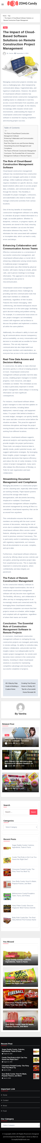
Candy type (10, 956)
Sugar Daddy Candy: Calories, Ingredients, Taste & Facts (18, 961)
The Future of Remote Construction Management (20, 151)
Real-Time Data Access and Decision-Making (19, 143)
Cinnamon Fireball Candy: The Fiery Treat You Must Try (18, 1004)
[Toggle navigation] (2, 4)
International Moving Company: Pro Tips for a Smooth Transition (20, 740)
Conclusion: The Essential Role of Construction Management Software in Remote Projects (19, 154)
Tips (5, 27)
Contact (5, 1100)
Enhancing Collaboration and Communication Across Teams (18, 140)
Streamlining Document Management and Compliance (17, 147)
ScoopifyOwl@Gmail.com (20, 1139)
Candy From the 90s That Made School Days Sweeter (18, 785)
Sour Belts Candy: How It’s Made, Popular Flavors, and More (19, 1025)
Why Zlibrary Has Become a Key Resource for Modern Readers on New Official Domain (19, 763)
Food (5, 1111)
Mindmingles (20, 1137)
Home (5, 1095)
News (5, 1106)
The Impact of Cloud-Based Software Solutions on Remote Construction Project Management (19, 40)
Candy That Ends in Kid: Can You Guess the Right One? (19, 982)
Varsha (11, 53)
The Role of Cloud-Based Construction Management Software (16, 135)
